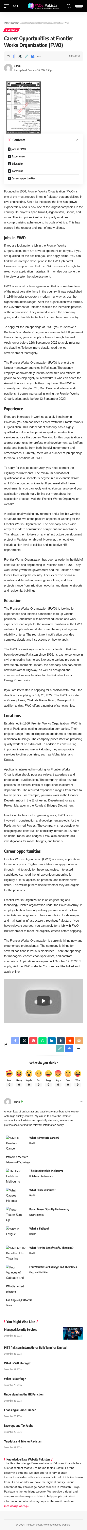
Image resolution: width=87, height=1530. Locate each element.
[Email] (79, 1040)
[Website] (81, 1101)
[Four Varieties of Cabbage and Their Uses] (16, 1272)
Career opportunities (23, 178)
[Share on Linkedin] (52, 1040)
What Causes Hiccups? (42, 1190)
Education (17, 163)
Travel (9, 1305)
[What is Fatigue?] (16, 1234)
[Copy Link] (26, 56)
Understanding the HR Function (24, 1394)
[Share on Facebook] (14, 56)
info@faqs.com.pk (16, 1506)
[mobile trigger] (7, 6)
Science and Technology (18, 1162)
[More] (39, 56)
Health (32, 1143)
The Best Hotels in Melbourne (46, 1170)
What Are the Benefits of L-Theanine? (51, 1247)
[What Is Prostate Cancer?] (16, 1143)
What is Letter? (15, 1286)
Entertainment (36, 1214)
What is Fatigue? (39, 1228)
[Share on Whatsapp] (42, 1040)
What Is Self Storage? (17, 1363)
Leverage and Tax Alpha (18, 1425)
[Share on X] (20, 56)
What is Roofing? (15, 1378)
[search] (69, 6)
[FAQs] (43, 6)
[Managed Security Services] (73, 1333)
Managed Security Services (20, 1329)
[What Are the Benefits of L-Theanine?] (16, 1253)
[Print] (32, 56)
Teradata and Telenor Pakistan (22, 1441)
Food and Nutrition (38, 1272)
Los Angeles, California (19, 1300)
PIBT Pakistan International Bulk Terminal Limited (35, 1347)
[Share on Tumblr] (61, 1040)
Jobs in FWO (19, 149)
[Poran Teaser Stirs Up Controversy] (16, 1214)
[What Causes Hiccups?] (16, 1195)
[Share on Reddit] (70, 1040)
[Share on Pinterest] (33, 1040)
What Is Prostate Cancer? (44, 1137)
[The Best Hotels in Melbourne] (16, 1176)
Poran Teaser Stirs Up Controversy (49, 1209)
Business (11, 30)
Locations (17, 171)
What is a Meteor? (17, 1157)
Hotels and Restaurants (41, 1176)
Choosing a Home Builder (20, 1410)
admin (17, 65)
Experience (18, 156)
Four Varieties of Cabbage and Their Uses (53, 1267)
